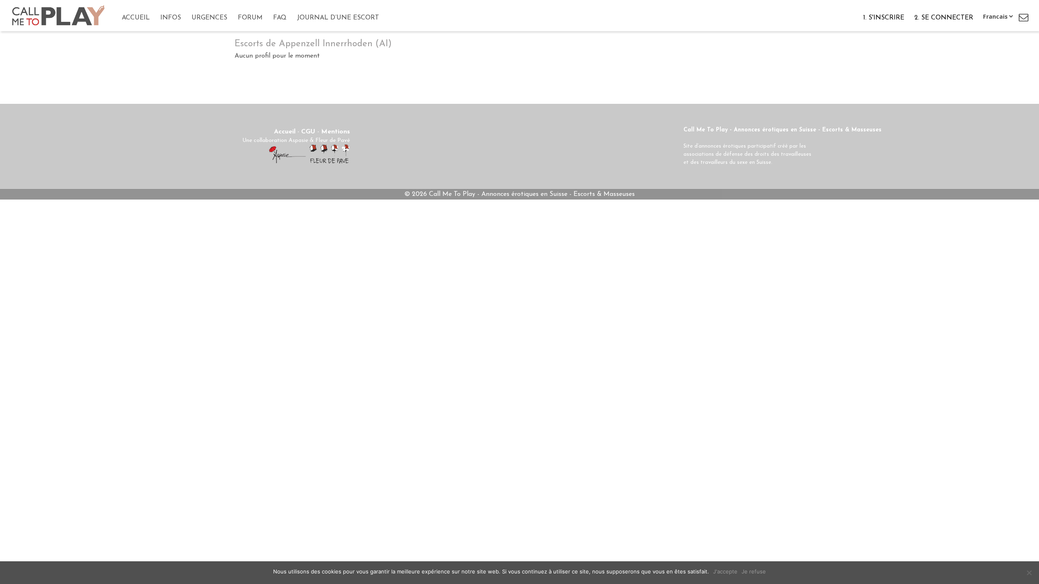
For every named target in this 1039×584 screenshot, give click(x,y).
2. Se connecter (943, 18)
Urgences (209, 18)
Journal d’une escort (338, 18)
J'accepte (725, 571)
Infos (170, 18)
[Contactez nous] (1023, 17)
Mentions (335, 132)
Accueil (136, 18)
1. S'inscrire (883, 18)
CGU (308, 132)
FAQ (280, 18)
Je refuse (754, 571)
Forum (250, 18)
